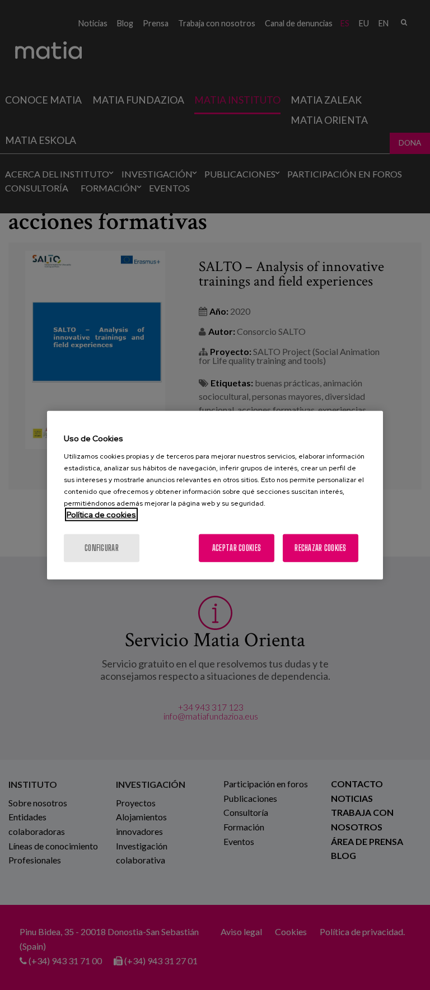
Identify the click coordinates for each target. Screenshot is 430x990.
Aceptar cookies (236, 547)
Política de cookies (101, 514)
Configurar (102, 547)
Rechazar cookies (320, 547)
